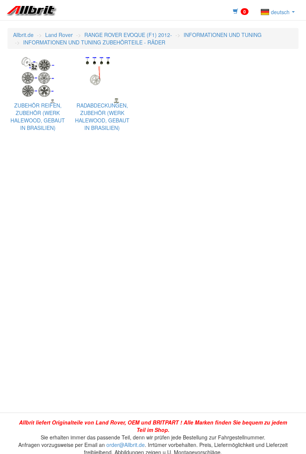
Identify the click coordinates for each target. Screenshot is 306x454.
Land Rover (59, 34)
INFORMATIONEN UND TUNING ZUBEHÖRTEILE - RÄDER (94, 42)
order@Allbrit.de (125, 444)
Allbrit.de (23, 34)
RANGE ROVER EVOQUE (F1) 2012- (128, 34)
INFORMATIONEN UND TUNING (223, 34)
